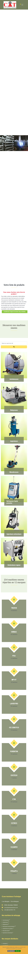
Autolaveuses (6, 920)
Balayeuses (6, 924)
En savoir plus (11, 950)
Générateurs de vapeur (8, 928)
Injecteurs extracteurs (8, 932)
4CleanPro (5, 943)
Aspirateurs (6, 922)
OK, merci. (18, 950)
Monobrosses (6, 930)
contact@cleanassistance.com (11, 907)
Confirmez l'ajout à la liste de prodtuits (15, 311)
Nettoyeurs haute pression (9, 926)
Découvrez (14, 379)
